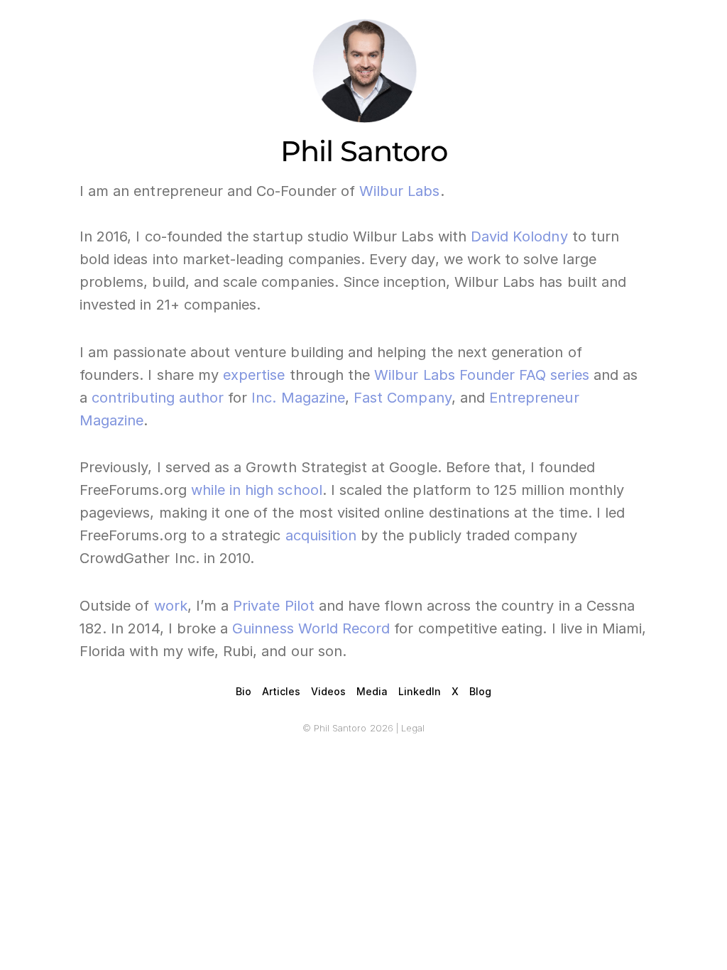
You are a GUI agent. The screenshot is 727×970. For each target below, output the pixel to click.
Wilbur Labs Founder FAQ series (481, 374)
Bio (243, 691)
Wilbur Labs (399, 191)
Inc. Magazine (298, 397)
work (170, 605)
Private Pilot (274, 605)
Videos (328, 691)
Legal (413, 728)
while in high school (256, 489)
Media (372, 691)
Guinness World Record (311, 628)
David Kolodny (521, 236)
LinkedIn (419, 691)
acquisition (321, 535)
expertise (254, 374)
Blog (480, 691)
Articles (281, 691)
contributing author (158, 397)
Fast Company (403, 397)
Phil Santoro (363, 150)
